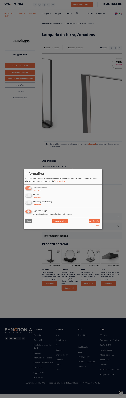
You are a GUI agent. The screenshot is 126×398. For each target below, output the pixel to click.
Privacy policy (59, 181)
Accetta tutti (94, 221)
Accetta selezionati (60, 221)
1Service (37, 197)
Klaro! (98, 225)
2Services (37, 190)
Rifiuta (28, 221)
